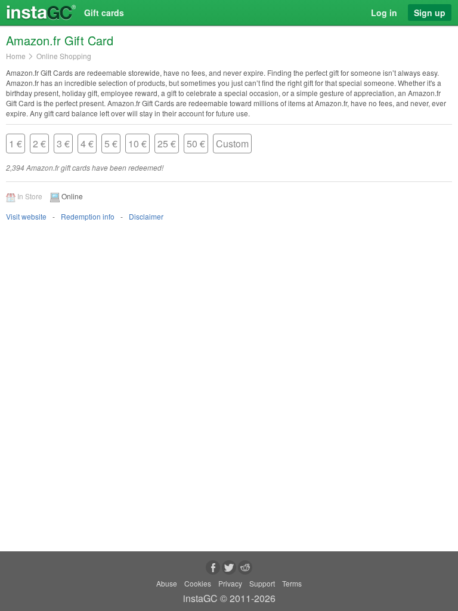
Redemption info (87, 216)
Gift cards (104, 12)
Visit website (26, 216)
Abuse (166, 583)
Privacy (230, 583)
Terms (292, 583)
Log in (384, 12)
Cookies (197, 583)
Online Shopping (63, 56)
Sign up (429, 12)
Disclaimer (146, 216)
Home (16, 56)
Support (262, 583)
